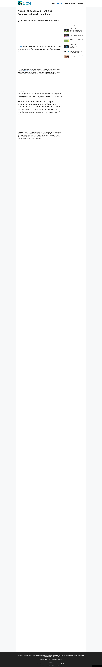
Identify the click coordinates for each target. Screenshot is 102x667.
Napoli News (60, 3)
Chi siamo (42, 665)
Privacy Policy (53, 665)
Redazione (47, 665)
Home (53, 3)
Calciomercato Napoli (70, 3)
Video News (80, 3)
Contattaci (60, 659)
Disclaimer (59, 665)
